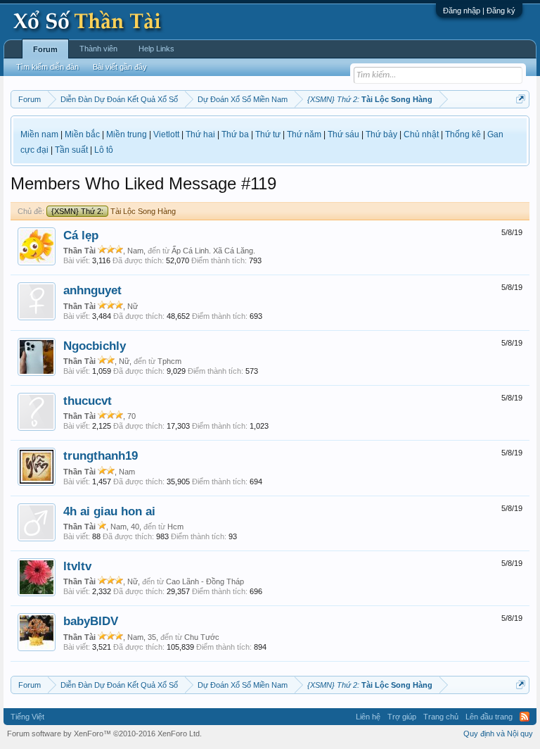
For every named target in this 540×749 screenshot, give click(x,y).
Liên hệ (368, 716)
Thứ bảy (381, 134)
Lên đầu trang (489, 716)
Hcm (175, 526)
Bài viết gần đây (120, 67)
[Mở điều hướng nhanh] (520, 98)
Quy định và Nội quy (498, 733)
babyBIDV (90, 621)
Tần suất (71, 150)
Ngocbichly (94, 346)
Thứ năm (304, 134)
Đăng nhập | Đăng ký (479, 10)
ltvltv (77, 566)
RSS (524, 717)
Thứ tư (268, 134)
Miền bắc (82, 134)
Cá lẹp (80, 235)
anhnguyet (92, 290)
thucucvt (87, 401)
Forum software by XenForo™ (104, 733)
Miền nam (39, 134)
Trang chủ (440, 716)
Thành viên (98, 48)
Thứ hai (200, 134)
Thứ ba (235, 134)
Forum (45, 49)
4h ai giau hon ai (109, 511)
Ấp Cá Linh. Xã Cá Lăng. (213, 250)
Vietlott (166, 134)
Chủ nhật (421, 134)
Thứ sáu (343, 134)
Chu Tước (201, 637)
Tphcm (169, 361)
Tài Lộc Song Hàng (113, 211)
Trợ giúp (401, 716)
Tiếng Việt (27, 716)
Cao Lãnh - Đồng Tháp (205, 581)
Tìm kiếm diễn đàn (47, 67)
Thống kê (463, 134)
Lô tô (103, 150)
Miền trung (126, 134)
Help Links (156, 48)
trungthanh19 (100, 455)
